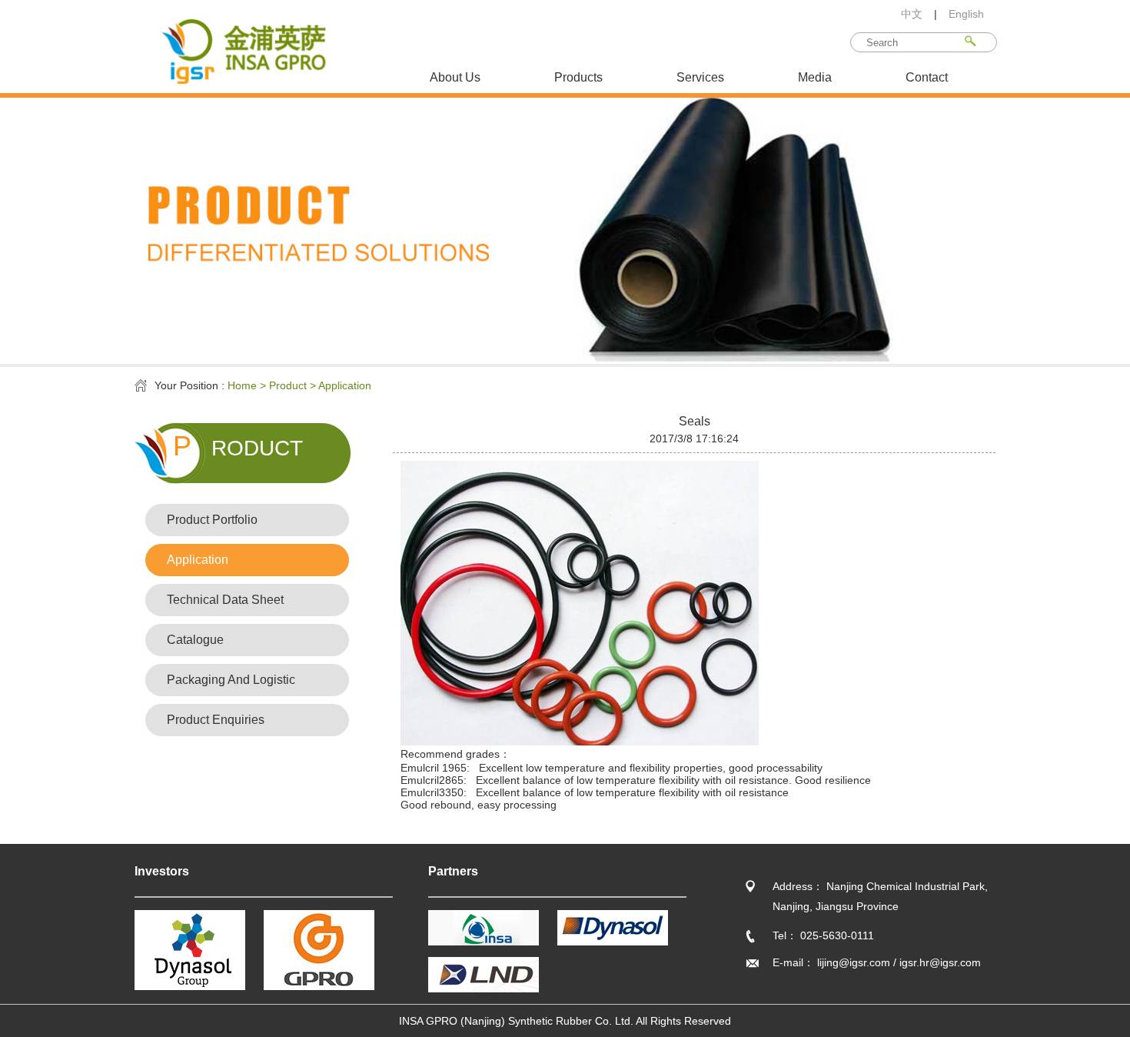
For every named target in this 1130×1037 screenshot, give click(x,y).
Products (578, 77)
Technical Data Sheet (225, 599)
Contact (927, 77)
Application (197, 559)
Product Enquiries (215, 719)
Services (700, 77)
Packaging (231, 679)
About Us (455, 77)
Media (815, 77)
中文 (911, 14)
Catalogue (195, 639)
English (966, 14)
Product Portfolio (212, 519)
